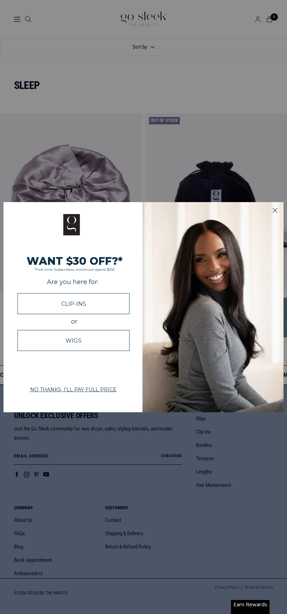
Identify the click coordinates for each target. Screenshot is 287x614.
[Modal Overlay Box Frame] (144, 307)
